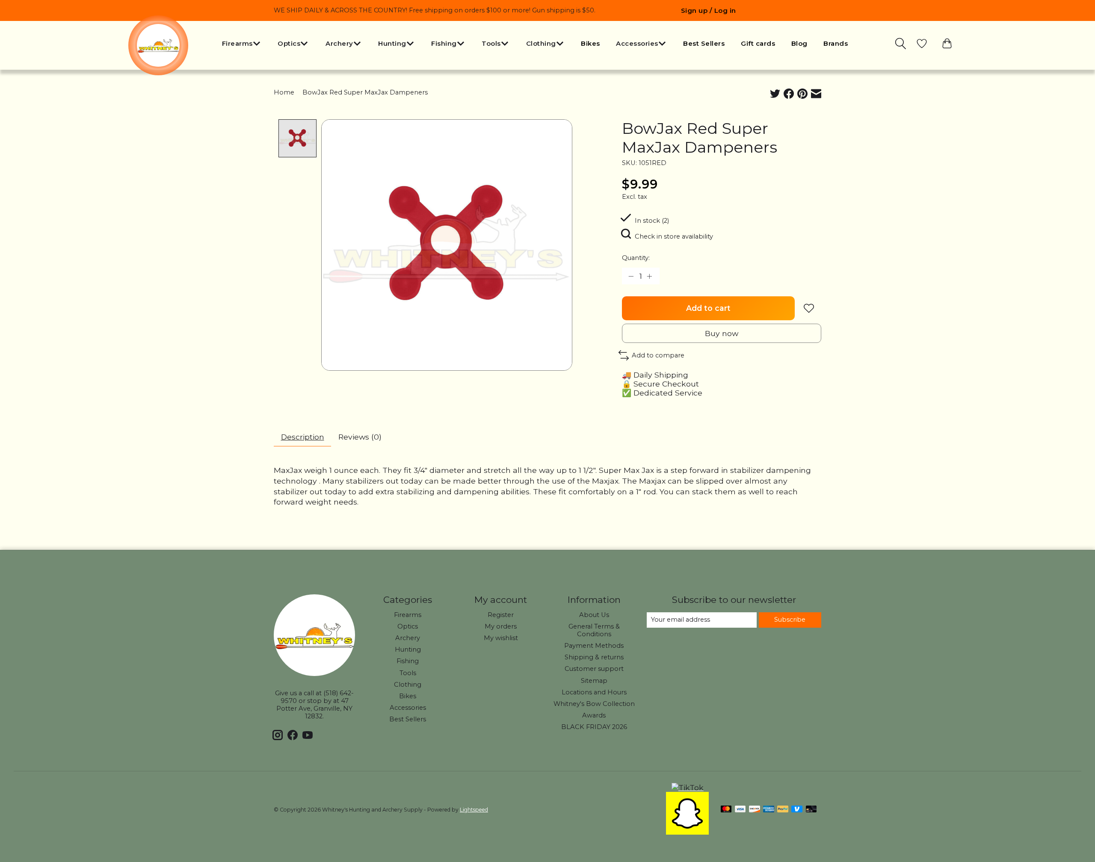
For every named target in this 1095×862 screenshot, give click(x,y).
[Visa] (740, 810)
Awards (594, 715)
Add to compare (658, 355)
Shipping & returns (594, 657)
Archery (407, 638)
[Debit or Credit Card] (811, 810)
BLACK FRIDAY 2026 (594, 727)
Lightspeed (474, 809)
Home (284, 92)
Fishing (408, 661)
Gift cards (758, 43)
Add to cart (708, 308)
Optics (407, 626)
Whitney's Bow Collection (594, 704)
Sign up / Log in (708, 10)
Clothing (407, 684)
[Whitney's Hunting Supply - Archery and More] (158, 45)
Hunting (408, 649)
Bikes (590, 43)
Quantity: (636, 258)
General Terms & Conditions (594, 630)
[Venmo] (796, 810)
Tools (408, 673)
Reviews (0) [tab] (360, 436)
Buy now (721, 333)
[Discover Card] (754, 810)
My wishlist (501, 638)
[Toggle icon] (901, 44)
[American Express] (768, 810)
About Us (594, 615)
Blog (799, 43)
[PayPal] (782, 810)
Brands (835, 43)
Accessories (408, 707)
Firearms (407, 615)
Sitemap (594, 681)
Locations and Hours (594, 692)
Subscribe (789, 619)
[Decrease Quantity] (631, 276)
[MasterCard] (726, 810)
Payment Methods (594, 645)
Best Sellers (704, 43)
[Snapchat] (687, 831)
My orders (501, 626)
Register (501, 615)
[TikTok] (688, 787)
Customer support (594, 669)
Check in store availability (674, 236)
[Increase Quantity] (650, 276)
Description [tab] (302, 436)
